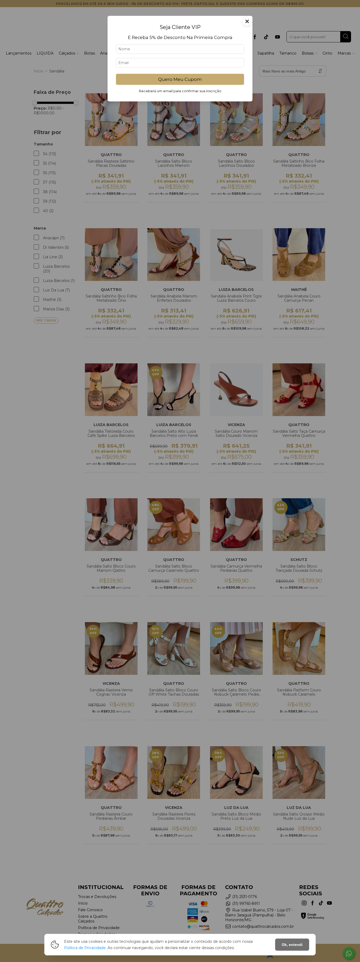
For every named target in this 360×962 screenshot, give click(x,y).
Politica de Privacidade (85, 947)
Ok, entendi (292, 945)
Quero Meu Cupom (180, 79)
